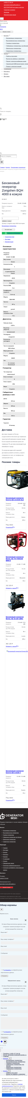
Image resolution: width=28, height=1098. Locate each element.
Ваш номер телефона (7, 939)
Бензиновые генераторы (14, 38)
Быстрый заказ (8, 229)
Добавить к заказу (6, 221)
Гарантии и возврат (9, 10)
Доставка (6, 76)
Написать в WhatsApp (13, 233)
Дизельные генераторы (13, 48)
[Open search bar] (1, 109)
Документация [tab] (9, 241)
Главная (5, 848)
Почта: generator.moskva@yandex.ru (14, 1055)
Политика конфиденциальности (11, 865)
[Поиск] (0, 114)
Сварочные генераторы (13, 51)
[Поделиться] (3, 1045)
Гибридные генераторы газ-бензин (12, 837)
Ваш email (4, 946)
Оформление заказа (8, 863)
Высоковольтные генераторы (15, 40)
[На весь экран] (2, 1045)
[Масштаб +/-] (0, 1045)
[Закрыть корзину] (1, 909)
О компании (7, 69)
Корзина (5, 856)
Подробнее (9, 527)
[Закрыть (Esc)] (5, 1045)
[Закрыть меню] (0, 1050)
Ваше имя (4, 932)
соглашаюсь (7, 970)
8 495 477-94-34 (8, 2)
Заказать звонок (6, 31)
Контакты (7, 71)
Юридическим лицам (10, 14)
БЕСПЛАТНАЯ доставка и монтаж (14, 7)
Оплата (6, 74)
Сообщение (4, 953)
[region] (14, 1086)
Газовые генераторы (12, 43)
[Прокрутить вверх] (1, 1042)
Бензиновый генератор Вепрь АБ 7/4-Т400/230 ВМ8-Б (15, 558)
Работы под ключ (11, 56)
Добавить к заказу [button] (11, 588)
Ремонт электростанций (13, 66)
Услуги (5, 1071)
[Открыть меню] (2, 162)
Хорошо (14, 1095)
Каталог (5, 852)
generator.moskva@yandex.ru (12, 5)
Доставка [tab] (7, 239)
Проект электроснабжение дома (16, 61)
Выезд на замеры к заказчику (15, 58)
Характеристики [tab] (9, 237)
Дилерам (6, 12)
